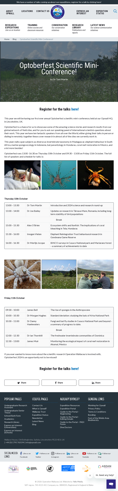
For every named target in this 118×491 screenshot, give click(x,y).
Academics (9, 419)
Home (6, 39)
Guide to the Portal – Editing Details (69, 418)
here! (75, 109)
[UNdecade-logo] (31, 468)
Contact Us (37, 405)
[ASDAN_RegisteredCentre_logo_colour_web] (104, 466)
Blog (14, 39)
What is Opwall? (39, 408)
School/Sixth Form (12, 415)
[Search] (115, 11)
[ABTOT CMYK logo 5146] (68, 468)
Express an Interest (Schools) (13, 431)
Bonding (92, 415)
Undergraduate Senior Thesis (14, 411)
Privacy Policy (94, 408)
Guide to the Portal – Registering (69, 412)
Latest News (38, 421)
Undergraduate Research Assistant (15, 406)
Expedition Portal (68, 408)
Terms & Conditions (97, 411)
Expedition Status (40, 415)
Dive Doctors (66, 427)
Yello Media (78, 481)
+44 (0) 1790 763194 (14, 442)
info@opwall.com (33, 442)
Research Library (11, 422)
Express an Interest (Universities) (13, 426)
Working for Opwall (96, 405)
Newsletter (37, 418)
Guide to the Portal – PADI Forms (72, 423)
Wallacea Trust (39, 411)
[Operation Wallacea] (57, 12)
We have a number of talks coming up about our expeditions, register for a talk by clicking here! (59, 2)
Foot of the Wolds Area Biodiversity (98, 419)
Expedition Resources (70, 405)
